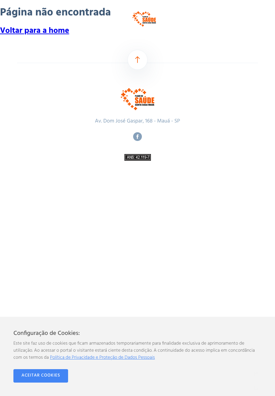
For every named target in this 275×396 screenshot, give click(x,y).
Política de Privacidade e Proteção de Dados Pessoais (102, 357)
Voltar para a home (34, 31)
